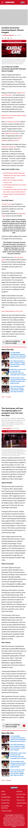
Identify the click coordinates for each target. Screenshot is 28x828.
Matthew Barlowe (8, 35)
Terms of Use (20, 800)
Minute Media (10, 814)
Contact (3, 794)
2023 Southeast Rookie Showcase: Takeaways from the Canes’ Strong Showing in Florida (14, 175)
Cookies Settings (6, 811)
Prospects (8, 396)
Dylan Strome (15, 140)
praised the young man (9, 147)
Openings (19, 791)
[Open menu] (2, 2)
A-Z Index (19, 806)
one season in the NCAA (12, 122)
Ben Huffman (7, 428)
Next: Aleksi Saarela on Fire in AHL (12, 311)
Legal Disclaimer (21, 803)
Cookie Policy (5, 803)
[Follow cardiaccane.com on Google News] (24, 342)
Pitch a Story (20, 797)
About (3, 791)
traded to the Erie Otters (11, 133)
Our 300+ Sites (21, 794)
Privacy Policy (5, 800)
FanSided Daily (5, 797)
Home (3, 396)
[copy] (11, 38)
